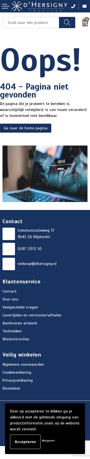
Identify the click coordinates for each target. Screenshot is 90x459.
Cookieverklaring (16, 372)
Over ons (10, 299)
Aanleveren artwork (19, 323)
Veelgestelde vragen (20, 307)
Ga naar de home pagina (26, 128)
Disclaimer (11, 388)
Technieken (12, 331)
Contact (9, 291)
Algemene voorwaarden (23, 364)
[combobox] (30, 22)
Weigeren (48, 440)
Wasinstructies (15, 339)
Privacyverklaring (17, 380)
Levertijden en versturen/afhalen (32, 315)
